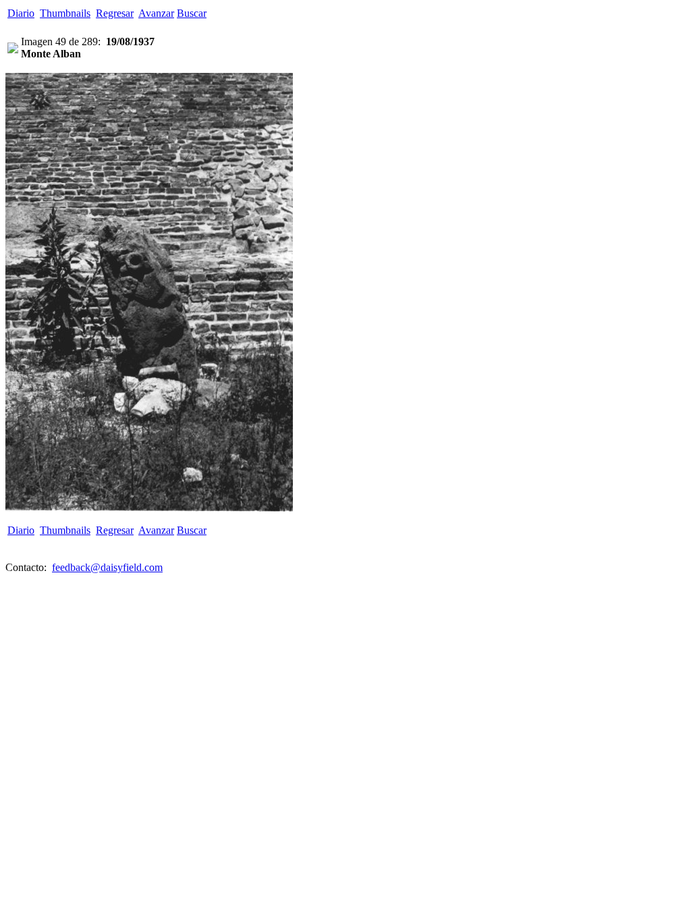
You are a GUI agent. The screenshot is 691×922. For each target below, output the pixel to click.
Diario (20, 13)
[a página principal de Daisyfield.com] (12, 49)
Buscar (191, 13)
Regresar (115, 13)
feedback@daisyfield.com (107, 567)
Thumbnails (65, 13)
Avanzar (156, 13)
